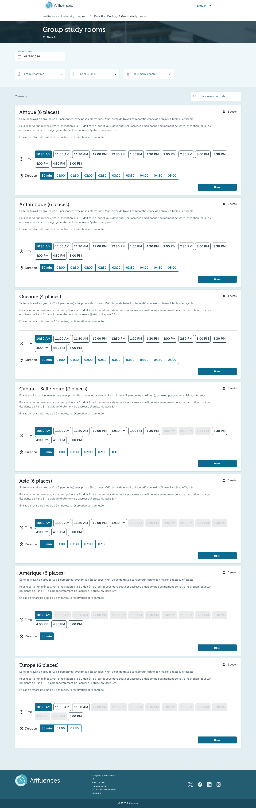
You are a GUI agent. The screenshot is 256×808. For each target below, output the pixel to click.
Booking (112, 16)
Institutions (50, 16)
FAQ (94, 779)
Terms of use (98, 782)
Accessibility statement (104, 789)
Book (217, 187)
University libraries (73, 16)
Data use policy (99, 786)
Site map (96, 793)
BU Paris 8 (96, 16)
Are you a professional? (108, 775)
